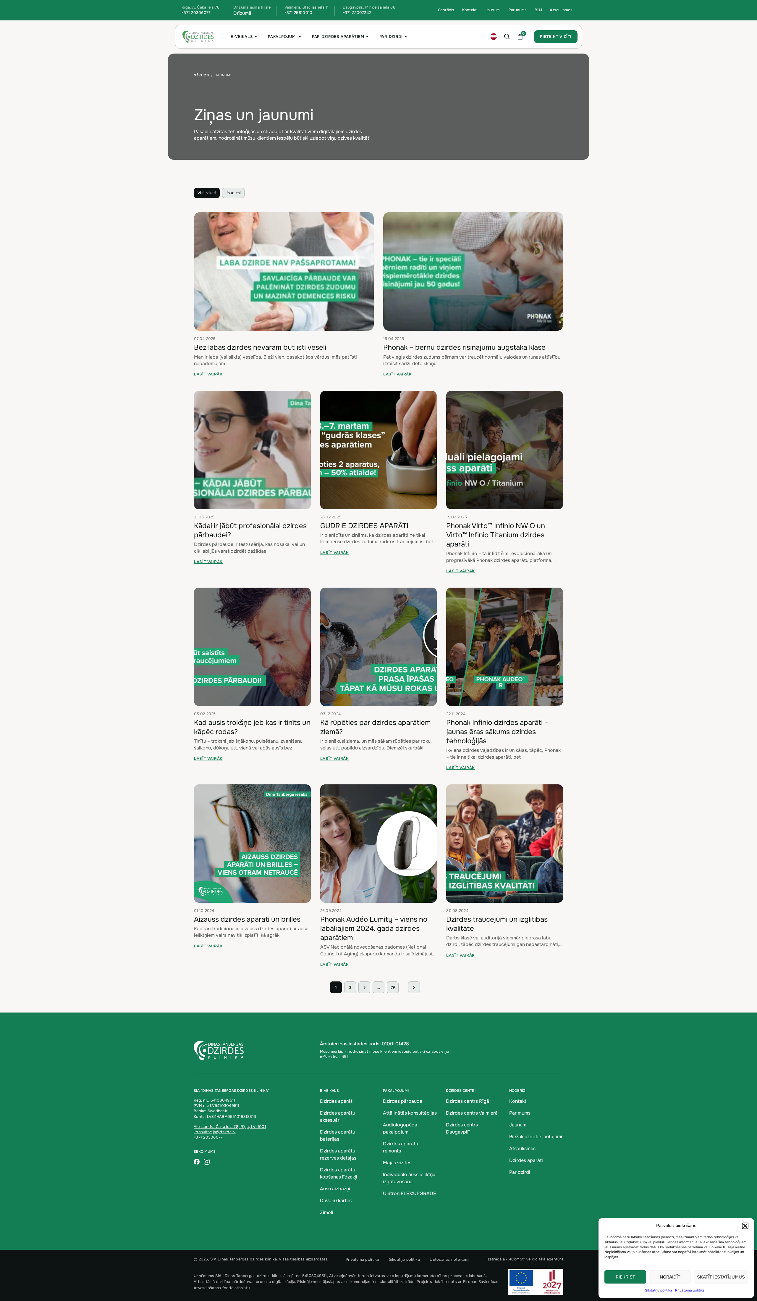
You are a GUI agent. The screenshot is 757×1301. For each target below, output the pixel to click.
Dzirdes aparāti (337, 1101)
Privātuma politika (690, 1290)
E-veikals (242, 36)
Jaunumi (493, 9)
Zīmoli (326, 1212)
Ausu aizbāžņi (335, 1189)
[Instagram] (207, 1162)
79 (393, 987)
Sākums (201, 75)
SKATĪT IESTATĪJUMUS (721, 1277)
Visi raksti (207, 192)
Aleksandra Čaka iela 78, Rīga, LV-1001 (230, 1126)
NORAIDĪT (670, 1277)
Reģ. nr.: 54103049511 (214, 1100)
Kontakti (470, 9)
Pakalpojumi (282, 36)
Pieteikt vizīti (556, 36)
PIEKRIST (625, 1277)
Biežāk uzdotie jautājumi (535, 1137)
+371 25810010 (298, 12)
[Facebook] (197, 1162)
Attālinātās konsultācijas (410, 1113)
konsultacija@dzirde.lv (215, 1131)
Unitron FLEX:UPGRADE (409, 1193)
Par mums (518, 9)
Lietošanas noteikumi (449, 1259)
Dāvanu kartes (336, 1200)
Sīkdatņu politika (658, 1290)
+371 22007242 (357, 12)
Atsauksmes (561, 9)
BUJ (538, 9)
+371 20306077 (196, 12)
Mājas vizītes (397, 1163)
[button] (745, 1226)
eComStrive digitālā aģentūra (536, 1259)
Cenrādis (446, 9)
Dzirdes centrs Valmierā (472, 1113)
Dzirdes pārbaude (402, 1101)
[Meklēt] (507, 36)
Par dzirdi (391, 36)
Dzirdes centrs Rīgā (467, 1101)
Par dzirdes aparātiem (338, 36)
